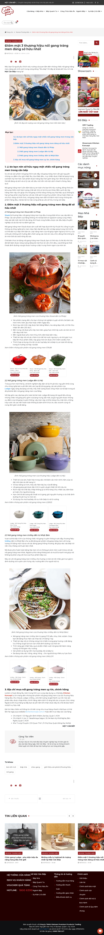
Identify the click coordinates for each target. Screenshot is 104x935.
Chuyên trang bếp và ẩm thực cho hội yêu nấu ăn (36, 2)
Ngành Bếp (80, 11)
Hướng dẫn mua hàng (65, 881)
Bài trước (15, 798)
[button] (69, 816)
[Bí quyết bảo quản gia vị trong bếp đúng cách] (82, 224)
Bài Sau (66, 798)
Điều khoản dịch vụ (64, 897)
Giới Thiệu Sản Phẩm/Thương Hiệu (57, 767)
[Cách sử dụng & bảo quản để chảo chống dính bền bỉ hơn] (94, 249)
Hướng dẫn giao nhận (65, 893)
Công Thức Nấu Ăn (67, 11)
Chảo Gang (35, 767)
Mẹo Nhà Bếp (81, 232)
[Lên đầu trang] (3, 931)
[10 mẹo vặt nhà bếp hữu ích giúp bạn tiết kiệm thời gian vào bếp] (82, 249)
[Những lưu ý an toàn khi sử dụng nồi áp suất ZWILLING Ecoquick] (94, 224)
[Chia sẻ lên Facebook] (7, 61)
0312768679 (44, 929)
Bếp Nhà (39, 11)
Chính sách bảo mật (87, 886)
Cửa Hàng (31, 11)
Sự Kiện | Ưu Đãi (94, 11)
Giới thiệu (83, 878)
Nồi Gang (10, 772)
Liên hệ (82, 882)
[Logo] (8, 11)
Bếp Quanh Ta (52, 11)
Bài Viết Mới (11, 767)
